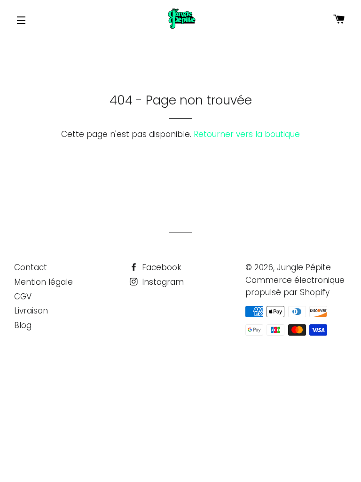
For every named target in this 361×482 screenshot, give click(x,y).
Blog (22, 325)
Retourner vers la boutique (247, 134)
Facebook (160, 267)
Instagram (162, 282)
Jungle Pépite (304, 267)
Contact (30, 267)
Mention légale (43, 282)
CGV (22, 296)
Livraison (31, 310)
